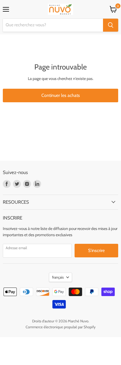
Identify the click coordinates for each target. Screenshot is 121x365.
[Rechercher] (110, 25)
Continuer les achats (60, 95)
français (58, 277)
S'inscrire (96, 250)
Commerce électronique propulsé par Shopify (61, 327)
